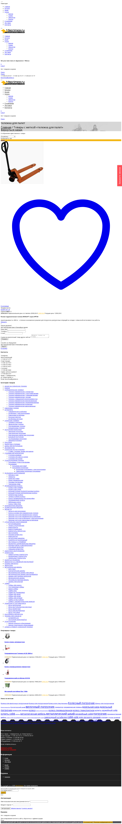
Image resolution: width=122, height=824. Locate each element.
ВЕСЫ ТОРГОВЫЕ (14, 612)
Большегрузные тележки (16, 428)
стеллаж (104, 717)
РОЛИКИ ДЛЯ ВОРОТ (11, 563)
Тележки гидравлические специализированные (23, 402)
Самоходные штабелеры (16, 415)
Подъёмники (12, 464)
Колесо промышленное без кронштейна (21, 498)
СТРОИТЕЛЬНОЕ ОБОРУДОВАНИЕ (16, 522)
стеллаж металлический (53, 721)
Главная (7, 7)
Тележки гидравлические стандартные (21, 392)
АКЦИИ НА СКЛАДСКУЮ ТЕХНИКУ (16, 386)
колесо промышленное (60, 710)
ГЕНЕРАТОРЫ (9, 553)
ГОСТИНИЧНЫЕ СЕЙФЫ (16, 587)
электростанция (51, 723)
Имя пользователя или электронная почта (15, 801)
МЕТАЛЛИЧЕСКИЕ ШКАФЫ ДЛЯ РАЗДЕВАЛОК (23, 574)
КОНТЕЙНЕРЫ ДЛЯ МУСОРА (14, 614)
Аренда (10, 14)
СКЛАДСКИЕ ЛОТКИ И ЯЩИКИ (14, 449)
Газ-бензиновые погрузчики (17, 439)
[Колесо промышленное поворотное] (7, 663)
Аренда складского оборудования (19, 623)
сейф (70, 717)
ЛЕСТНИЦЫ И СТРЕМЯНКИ (17, 542)
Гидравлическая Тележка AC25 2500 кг (19, 653)
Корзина (7, 777)
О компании (8, 21)
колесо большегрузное (42, 710)
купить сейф (8, 713)
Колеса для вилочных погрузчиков (14, 703)
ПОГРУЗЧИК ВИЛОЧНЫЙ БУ (17, 620)
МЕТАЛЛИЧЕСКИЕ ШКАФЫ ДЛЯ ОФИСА (21, 573)
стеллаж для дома (22, 721)
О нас (6, 758)
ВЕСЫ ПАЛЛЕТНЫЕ (14, 609)
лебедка (17, 714)
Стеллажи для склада (15, 459)
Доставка (8, 23)
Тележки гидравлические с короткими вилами (23, 393)
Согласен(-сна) (88, 822)
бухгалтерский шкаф (17, 707)
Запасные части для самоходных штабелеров (23, 520)
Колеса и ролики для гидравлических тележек (23, 513)
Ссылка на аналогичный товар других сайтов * (16, 337)
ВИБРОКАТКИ (13, 536)
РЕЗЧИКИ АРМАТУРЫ (15, 535)
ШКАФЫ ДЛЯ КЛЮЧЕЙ (15, 582)
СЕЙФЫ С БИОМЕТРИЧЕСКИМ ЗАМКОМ (21, 601)
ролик (8, 717)
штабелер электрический (22, 723)
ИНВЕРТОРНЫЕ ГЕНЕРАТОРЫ (18, 554)
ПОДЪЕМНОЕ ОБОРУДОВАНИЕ (15, 473)
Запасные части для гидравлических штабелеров (24, 516)
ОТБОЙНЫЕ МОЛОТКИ (15, 547)
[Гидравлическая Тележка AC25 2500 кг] (7, 650)
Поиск (3, 792)
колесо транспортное (83, 710)
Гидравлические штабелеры (17, 411)
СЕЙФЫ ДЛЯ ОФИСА (14, 585)
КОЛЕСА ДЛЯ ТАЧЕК (14, 489)
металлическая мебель (33, 713)
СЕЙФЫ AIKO (12, 591)
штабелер (97, 720)
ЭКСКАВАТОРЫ (10, 448)
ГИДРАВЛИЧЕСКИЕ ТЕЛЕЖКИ (14, 390)
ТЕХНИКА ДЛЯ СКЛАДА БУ (13, 616)
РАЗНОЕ (7, 388)
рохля (42, 717)
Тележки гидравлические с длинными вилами (23, 395)
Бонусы (10, 19)
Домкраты (11, 477)
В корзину (4, 348)
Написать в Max (6, 748)
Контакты (8, 25)
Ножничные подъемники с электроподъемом (31, 469)
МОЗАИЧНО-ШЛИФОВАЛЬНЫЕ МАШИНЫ (21, 544)
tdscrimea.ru (19, 785)
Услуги (7, 12)
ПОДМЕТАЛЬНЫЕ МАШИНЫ (14, 507)
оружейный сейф (84, 713)
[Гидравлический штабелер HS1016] (7, 674)
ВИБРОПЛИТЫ (13, 527)
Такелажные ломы (14, 484)
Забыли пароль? (16, 808)
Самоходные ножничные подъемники (28, 471)
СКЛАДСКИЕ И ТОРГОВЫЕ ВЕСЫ (15, 603)
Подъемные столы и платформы (19, 462)
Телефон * (4, 331)
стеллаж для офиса (36, 721)
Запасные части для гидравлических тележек (23, 515)
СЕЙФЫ (7, 583)
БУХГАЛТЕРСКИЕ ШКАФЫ (16, 571)
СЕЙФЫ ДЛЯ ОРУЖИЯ (15, 598)
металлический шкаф (60, 713)
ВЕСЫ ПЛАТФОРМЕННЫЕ (16, 611)
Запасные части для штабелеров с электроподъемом (25, 518)
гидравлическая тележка (73, 707)
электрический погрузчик (38, 723)
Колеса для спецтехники (58, 703)
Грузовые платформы (15, 482)
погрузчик (100, 713)
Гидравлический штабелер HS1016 (17, 678)
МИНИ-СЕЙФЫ (13, 589)
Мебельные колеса (14, 502)
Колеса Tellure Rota (14, 504)
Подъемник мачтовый (19, 466)
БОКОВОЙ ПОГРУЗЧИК (16, 437)
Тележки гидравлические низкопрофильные (22, 401)
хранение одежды (68, 721)
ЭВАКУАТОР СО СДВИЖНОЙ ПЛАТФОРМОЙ (19, 562)
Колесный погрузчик (81, 703)
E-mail (3, 333)
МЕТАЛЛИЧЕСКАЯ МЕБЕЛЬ (13, 567)
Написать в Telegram (8, 750)
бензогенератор (5, 707)
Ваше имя (4, 329)
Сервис (10, 16)
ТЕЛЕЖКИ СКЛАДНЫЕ (15, 422)
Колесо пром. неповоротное (15, 642)
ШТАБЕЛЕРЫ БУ (13, 618)
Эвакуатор (11, 17)
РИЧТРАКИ (8, 442)
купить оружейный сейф (106, 710)
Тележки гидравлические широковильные (22, 406)
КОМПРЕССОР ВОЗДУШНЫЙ (17, 540)
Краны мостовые (13, 478)
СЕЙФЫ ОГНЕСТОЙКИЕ (16, 600)
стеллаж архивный (114, 717)
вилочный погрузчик (40, 707)
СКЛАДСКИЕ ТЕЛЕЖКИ (12, 421)
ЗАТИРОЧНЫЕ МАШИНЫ (16, 538)
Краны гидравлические (15, 480)
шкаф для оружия (82, 720)
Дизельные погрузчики (15, 431)
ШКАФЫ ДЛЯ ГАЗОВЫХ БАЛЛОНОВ (19, 576)
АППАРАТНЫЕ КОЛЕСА (15, 495)
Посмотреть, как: (6, 138)
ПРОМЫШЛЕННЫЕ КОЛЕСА (13, 486)
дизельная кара (90, 706)
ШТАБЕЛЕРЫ (9, 410)
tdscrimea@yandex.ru (7, 78)
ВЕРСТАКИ (11, 569)
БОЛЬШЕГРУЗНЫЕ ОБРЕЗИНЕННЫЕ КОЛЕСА (22, 493)
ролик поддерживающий (33, 717)
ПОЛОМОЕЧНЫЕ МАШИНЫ (13, 506)
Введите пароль (6, 805)
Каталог (7, 8)
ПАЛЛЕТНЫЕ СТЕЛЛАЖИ (12, 444)
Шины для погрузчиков (104, 703)
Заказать (4, 322)
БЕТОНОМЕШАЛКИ (14, 524)
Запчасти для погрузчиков (17, 511)
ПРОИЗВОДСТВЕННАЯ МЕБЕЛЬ (18, 580)
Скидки (7, 767)
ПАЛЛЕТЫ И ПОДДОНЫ (12, 560)
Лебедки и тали (13, 475)
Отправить (5, 339)
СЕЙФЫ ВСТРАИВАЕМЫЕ (16, 592)
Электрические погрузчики (17, 433)
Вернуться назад (11, 130)
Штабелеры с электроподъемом (19, 413)
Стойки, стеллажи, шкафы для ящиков (20, 451)
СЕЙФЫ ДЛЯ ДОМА (14, 596)
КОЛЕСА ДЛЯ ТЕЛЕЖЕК (15, 487)
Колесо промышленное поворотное (17, 667)
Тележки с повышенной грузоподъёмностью (23, 399)
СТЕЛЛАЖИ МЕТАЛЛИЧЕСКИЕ (14, 453)
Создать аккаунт (27, 808)
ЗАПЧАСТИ (8, 509)
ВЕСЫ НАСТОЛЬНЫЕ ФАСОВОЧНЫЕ (20, 607)
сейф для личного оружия (87, 717)
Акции (6, 10)
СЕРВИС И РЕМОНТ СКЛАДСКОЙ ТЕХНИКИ (19, 627)
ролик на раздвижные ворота (18, 717)
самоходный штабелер (55, 717)
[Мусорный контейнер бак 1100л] (7, 688)
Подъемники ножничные (20, 468)
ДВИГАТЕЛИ (9, 565)
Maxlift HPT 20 (5, 310)
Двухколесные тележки (16, 424)
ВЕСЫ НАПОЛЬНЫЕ (14, 605)
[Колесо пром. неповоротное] (7, 638)
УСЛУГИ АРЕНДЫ (10, 621)
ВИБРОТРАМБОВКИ (15, 529)
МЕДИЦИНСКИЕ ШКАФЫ (16, 578)
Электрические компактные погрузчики (21, 435)
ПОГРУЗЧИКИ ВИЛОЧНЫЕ (13, 430)
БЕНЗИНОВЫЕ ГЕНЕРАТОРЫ (17, 556)
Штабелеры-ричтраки (15, 419)
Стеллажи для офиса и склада (18, 457)
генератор (59, 707)
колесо (32, 710)
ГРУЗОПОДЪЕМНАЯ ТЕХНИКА (14, 460)
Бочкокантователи (14, 417)
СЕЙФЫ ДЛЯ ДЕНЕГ (14, 594)
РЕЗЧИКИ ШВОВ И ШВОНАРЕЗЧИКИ (20, 545)
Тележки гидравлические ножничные (20, 404)
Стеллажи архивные (14, 455)
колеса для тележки (20, 710)
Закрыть (4, 346)
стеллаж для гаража (8, 721)
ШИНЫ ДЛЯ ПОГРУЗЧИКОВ (13, 446)
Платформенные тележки (16, 426)
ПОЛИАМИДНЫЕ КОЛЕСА (16, 500)
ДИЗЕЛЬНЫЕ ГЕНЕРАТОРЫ (17, 558)
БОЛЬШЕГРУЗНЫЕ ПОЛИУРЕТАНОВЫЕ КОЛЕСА (23, 491)
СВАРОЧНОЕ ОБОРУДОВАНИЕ (14, 551)
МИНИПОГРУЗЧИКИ (15, 440)
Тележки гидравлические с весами (19, 397)
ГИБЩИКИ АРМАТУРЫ (15, 549)
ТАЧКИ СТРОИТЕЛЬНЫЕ (16, 525)
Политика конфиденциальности (103, 822)
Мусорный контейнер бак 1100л (16, 691)
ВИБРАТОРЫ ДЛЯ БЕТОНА (17, 531)
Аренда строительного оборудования (20, 625)
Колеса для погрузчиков (38, 703)
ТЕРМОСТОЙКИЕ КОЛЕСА (16, 497)
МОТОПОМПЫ (13, 533)
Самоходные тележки (12, 408)
